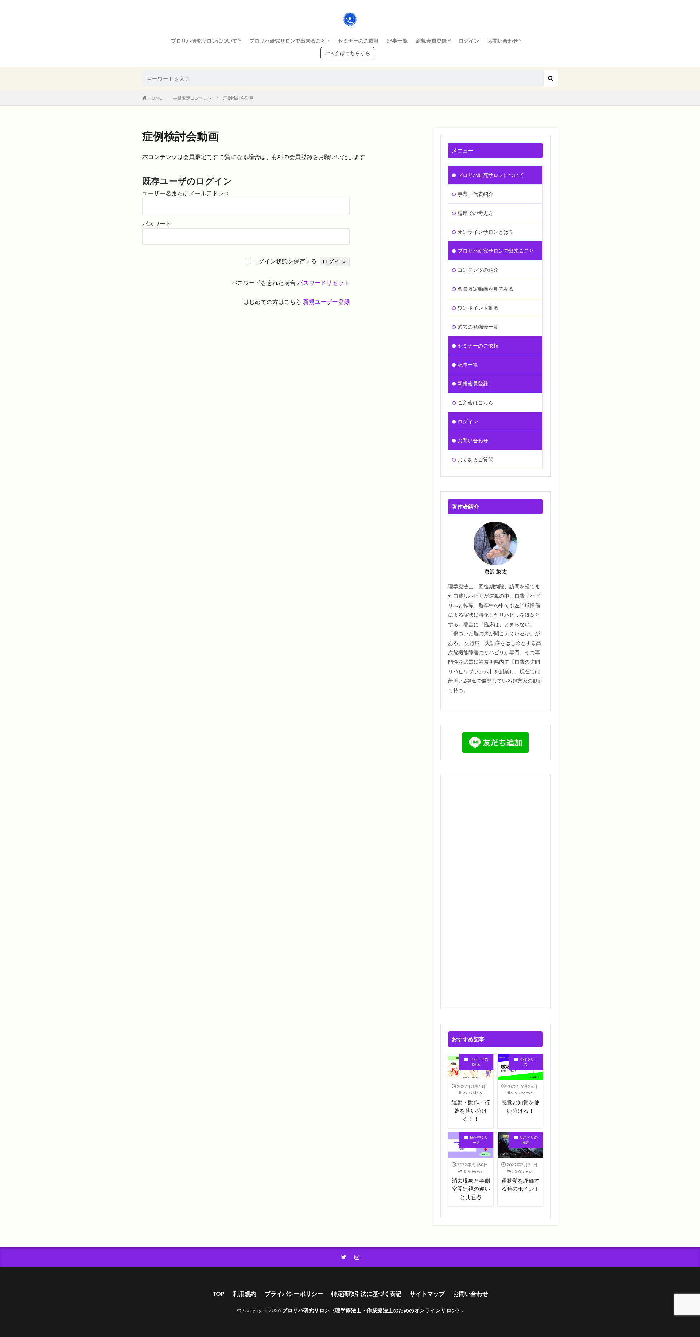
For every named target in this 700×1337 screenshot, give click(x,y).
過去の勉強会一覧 (478, 326)
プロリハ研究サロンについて (204, 41)
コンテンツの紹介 (478, 270)
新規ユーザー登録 (326, 302)
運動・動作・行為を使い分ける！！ (471, 1110)
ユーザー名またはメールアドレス (186, 193)
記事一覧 (397, 41)
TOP (218, 1293)
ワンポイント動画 (478, 308)
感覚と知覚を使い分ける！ (520, 1106)
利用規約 (244, 1293)
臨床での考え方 (475, 213)
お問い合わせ (502, 41)
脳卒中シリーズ (479, 1139)
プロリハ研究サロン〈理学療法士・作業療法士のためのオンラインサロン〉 (372, 1310)
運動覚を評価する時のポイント (520, 1184)
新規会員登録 (431, 41)
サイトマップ (427, 1293)
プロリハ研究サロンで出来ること (287, 41)
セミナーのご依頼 (358, 41)
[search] (551, 78)
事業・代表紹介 (475, 194)
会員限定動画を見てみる (486, 289)
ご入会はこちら (475, 402)
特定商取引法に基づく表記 (366, 1293)
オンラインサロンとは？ (486, 232)
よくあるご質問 (475, 459)
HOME (155, 98)
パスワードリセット (323, 283)
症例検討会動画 (238, 98)
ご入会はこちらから (347, 53)
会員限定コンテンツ (192, 98)
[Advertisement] (495, 892)
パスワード (156, 224)
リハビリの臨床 (479, 1061)
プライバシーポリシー (294, 1293)
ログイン (469, 41)
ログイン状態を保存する (285, 261)
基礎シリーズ (529, 1061)
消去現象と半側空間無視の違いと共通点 (471, 1188)
